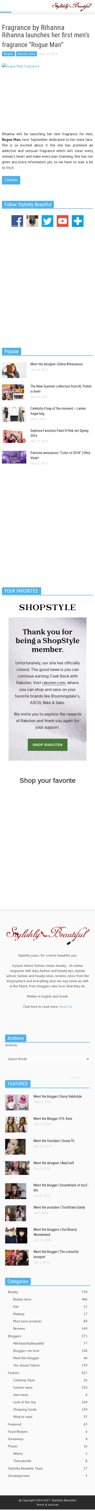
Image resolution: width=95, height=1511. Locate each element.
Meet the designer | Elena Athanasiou (56, 364)
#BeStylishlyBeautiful (50, 1343)
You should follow (50, 1365)
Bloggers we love (50, 1350)
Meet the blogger (50, 1358)
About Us (65, 1006)
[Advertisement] (47, 286)
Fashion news (50, 1387)
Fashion (47, 1373)
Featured (47, 1424)
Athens (50, 1453)
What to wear (50, 1416)
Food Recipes (47, 1431)
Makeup (50, 1314)
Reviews (50, 1328)
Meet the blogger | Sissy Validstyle (58, 1096)
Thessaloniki (50, 1461)
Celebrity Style (50, 1380)
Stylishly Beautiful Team (47, 1468)
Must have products (50, 1321)
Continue (11, 180)
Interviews (50, 1395)
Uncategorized (47, 1475)
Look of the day (50, 1402)
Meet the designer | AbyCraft (54, 1163)
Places (47, 1446)
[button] (18, 6)
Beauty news (26, 54)
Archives (11, 1045)
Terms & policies (47, 1504)
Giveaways (47, 1439)
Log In (75, 1077)
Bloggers (47, 1336)
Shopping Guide (50, 1409)
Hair (50, 1306)
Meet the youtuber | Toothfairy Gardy (59, 1207)
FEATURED (18, 1084)
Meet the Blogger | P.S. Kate (53, 1118)
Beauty (8, 54)
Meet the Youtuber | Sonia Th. (54, 1141)
